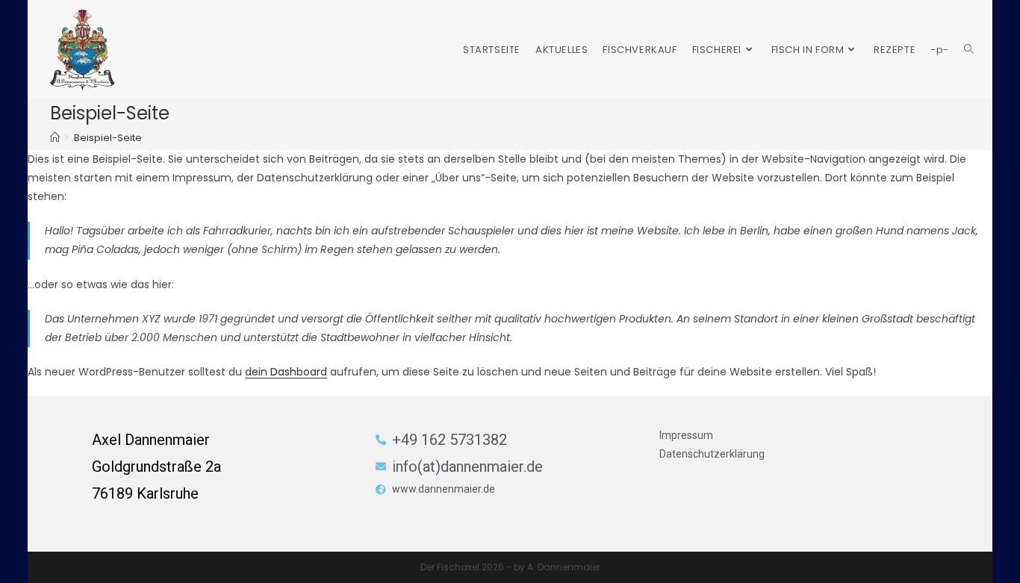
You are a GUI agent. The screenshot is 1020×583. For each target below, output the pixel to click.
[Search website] (969, 50)
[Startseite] (55, 138)
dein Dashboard (286, 371)
